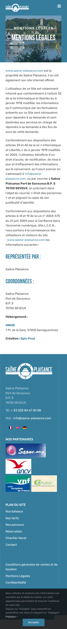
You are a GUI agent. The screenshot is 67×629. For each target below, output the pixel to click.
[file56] (44, 477)
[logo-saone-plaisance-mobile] (29, 364)
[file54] (18, 477)
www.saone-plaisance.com (24, 70)
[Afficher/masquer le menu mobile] (59, 6)
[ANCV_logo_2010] (18, 460)
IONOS (10, 325)
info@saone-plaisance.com (32, 418)
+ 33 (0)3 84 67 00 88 (26, 410)
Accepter (33, 622)
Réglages (11, 616)
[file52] (26, 445)
